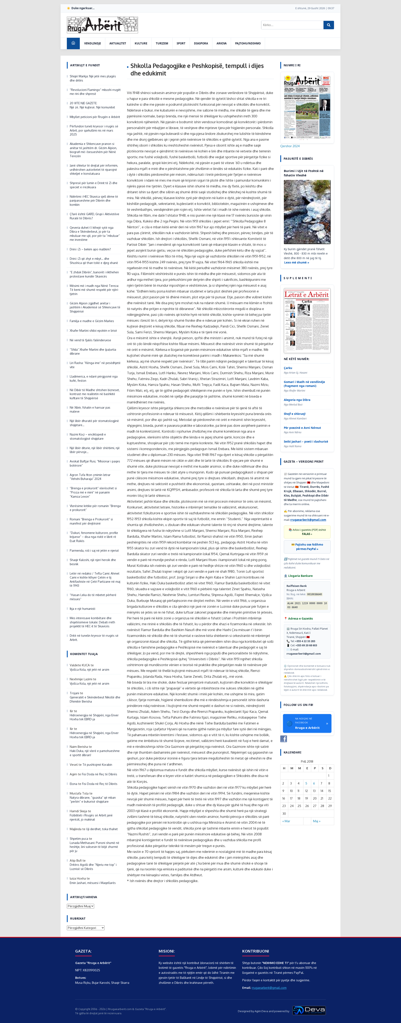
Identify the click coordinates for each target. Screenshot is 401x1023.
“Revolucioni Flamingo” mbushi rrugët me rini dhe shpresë (95, 92)
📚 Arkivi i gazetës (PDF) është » (307, 532)
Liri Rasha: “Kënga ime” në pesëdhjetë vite (95, 365)
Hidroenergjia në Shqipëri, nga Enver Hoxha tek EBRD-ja (94, 717)
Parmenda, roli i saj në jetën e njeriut (94, 550)
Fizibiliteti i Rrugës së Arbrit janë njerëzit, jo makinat (91, 817)
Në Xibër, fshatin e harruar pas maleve (90, 409)
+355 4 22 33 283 (305, 641)
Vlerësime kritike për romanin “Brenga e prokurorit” (95, 508)
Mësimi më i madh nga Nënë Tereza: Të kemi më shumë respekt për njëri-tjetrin (94, 290)
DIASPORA (201, 43)
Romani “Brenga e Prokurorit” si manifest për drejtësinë (91, 521)
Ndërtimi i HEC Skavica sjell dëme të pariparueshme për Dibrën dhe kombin (94, 200)
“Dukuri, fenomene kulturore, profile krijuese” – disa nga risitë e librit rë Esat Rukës (94, 537)
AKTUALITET (117, 43)
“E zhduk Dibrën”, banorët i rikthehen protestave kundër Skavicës (94, 274)
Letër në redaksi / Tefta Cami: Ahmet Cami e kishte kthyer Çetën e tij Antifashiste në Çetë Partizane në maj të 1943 (95, 579)
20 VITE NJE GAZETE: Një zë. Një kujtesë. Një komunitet (92, 105)
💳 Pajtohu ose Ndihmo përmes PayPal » (307, 547)
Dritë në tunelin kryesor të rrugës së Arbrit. (94, 637)
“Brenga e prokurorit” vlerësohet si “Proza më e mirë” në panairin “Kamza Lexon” (93, 492)
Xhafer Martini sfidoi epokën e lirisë (93, 330)
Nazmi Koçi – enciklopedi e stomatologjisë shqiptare (88, 436)
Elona (73, 784)
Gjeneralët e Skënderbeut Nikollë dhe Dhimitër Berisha (95, 699)
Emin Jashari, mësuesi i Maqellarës (93, 883)
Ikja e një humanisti (82, 608)
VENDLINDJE (92, 43)
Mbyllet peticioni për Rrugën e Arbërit (95, 117)
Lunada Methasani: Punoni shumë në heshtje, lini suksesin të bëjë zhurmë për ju (94, 847)
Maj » (316, 821)
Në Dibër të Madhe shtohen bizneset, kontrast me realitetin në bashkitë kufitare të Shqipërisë (95, 394)
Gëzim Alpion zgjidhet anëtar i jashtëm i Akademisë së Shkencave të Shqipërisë (95, 307)
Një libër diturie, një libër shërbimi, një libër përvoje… (95, 450)
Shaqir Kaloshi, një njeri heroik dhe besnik (93, 562)
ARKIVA (222, 43)
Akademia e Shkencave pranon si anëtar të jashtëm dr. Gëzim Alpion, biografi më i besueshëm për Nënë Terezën (93, 150)
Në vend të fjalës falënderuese (90, 340)
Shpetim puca (79, 838)
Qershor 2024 (290, 146)
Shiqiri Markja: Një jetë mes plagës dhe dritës (93, 78)
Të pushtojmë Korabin (97, 764)
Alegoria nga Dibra (297, 400)
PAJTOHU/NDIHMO (248, 43)
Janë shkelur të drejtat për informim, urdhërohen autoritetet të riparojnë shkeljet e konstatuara (94, 169)
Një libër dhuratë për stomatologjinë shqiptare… (94, 423)
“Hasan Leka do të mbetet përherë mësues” (93, 597)
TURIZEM (162, 43)
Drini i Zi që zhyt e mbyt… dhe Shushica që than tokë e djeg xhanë (94, 261)
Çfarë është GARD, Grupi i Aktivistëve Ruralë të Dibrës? (94, 216)
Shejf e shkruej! (295, 414)
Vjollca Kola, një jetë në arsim (89, 669)
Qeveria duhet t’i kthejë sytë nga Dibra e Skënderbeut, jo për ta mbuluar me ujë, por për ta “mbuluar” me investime (95, 234)
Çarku (288, 368)
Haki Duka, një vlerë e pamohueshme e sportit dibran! (95, 753)
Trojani (74, 693)
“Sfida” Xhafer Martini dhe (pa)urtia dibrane (93, 351)
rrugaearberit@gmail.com (308, 520)
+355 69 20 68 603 (306, 645)
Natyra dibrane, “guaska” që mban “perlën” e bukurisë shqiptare (93, 799)
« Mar (286, 821)
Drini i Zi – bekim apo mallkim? (90, 249)
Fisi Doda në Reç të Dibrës (99, 774)
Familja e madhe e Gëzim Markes (92, 321)
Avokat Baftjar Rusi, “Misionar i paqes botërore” (95, 463)
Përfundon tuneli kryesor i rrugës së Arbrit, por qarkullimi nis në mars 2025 (94, 130)
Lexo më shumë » (296, 262)
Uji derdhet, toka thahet (102, 829)
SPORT (181, 43)
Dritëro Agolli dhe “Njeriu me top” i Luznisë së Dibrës (93, 867)
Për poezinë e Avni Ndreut (302, 428)
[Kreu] (73, 43)
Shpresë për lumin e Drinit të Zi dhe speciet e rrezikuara (93, 185)
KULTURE (141, 43)
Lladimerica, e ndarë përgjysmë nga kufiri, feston (94, 378)
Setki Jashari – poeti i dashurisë (306, 441)
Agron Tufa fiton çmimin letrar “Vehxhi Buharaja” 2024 (90, 477)
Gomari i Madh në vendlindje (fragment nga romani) (304, 384)
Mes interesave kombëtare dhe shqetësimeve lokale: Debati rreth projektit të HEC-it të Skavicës (92, 622)
